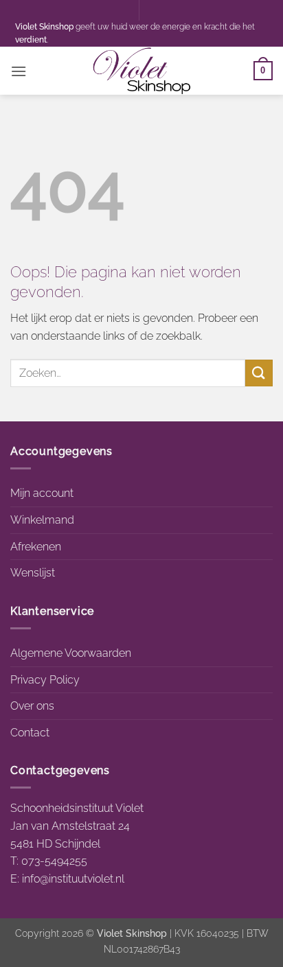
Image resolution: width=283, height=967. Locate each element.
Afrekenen (35, 546)
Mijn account (41, 493)
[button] (18, 71)
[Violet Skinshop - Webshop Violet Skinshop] (141, 71)
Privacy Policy (45, 679)
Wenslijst (32, 572)
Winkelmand (42, 519)
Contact (29, 732)
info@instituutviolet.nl (73, 878)
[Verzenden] (259, 373)
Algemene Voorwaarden (70, 653)
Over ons (32, 705)
